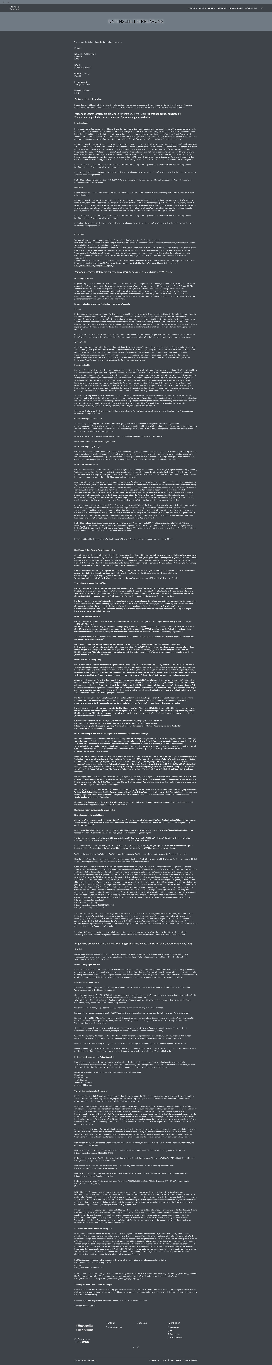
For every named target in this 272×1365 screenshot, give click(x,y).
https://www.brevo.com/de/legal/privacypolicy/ (94, 266)
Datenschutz (176, 1360)
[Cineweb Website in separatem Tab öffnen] (82, 1342)
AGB (164, 1360)
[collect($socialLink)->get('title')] (4, 2)
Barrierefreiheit (191, 1360)
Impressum (154, 1360)
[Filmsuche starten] (261, 8)
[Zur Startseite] (23, 8)
